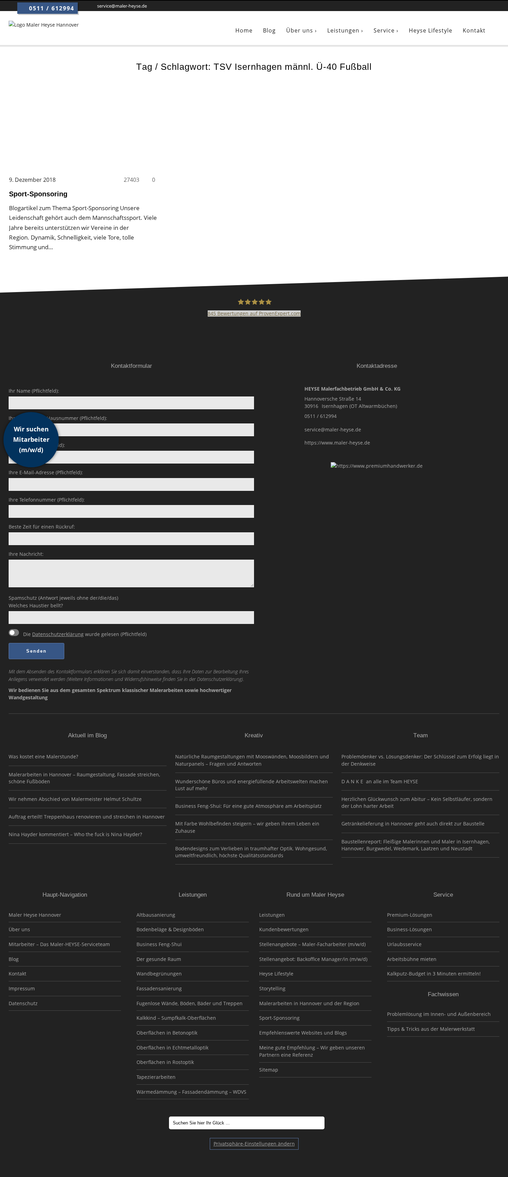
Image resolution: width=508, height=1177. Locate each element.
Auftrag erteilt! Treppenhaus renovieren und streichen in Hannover (87, 816)
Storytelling (272, 988)
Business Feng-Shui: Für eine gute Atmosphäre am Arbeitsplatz (248, 806)
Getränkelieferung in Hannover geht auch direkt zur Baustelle (413, 823)
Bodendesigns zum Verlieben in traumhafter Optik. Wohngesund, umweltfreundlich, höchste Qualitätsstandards (251, 852)
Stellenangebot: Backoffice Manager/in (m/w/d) (313, 959)
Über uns (19, 929)
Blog (14, 959)
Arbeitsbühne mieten (411, 959)
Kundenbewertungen (284, 929)
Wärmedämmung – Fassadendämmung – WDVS (191, 1092)
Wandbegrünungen (159, 973)
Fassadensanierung (159, 988)
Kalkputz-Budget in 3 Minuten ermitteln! (434, 973)
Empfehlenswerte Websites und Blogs (303, 1032)
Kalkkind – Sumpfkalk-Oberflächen (176, 1018)
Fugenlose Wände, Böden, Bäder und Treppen (190, 1003)
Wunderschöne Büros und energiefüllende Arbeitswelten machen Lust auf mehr (251, 785)
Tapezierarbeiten (156, 1077)
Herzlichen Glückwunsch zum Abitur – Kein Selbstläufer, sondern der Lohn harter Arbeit (416, 802)
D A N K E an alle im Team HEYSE (379, 781)
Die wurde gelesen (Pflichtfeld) (84, 634)
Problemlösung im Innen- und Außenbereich (439, 1014)
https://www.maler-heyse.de (337, 442)
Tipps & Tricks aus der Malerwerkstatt (431, 1029)
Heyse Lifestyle (276, 973)
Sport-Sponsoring (279, 1018)
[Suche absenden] (333, 1123)
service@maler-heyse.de (332, 429)
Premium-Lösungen (409, 915)
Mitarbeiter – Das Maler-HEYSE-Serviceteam (59, 944)
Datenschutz (23, 1003)
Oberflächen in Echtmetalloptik (172, 1047)
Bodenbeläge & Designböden (170, 929)
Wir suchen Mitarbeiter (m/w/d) (31, 439)
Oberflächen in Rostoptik (165, 1062)
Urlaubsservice (404, 944)
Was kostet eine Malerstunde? (43, 756)
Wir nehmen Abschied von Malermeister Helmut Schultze (75, 799)
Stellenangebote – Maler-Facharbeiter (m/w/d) (312, 944)
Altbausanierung (156, 915)
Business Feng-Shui (159, 944)
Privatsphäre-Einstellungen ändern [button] (254, 1143)
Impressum (22, 988)
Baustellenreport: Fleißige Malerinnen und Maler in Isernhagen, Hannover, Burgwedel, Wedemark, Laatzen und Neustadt (415, 845)
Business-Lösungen (409, 929)
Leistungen (272, 915)
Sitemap (268, 1069)
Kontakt (17, 973)
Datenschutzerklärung (58, 634)
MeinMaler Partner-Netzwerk (65, 1040)
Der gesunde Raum (159, 959)
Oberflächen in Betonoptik (167, 1032)
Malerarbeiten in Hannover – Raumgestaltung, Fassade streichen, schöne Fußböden (84, 778)
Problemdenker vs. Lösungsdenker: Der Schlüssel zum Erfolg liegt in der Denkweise (420, 760)
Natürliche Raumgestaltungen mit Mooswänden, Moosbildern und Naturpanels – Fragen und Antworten (252, 760)
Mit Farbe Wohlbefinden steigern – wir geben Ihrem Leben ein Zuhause (247, 827)
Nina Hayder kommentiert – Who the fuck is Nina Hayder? (75, 834)
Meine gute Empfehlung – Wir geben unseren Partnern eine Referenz (312, 1051)
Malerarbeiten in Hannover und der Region (309, 1003)
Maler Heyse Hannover (35, 915)
